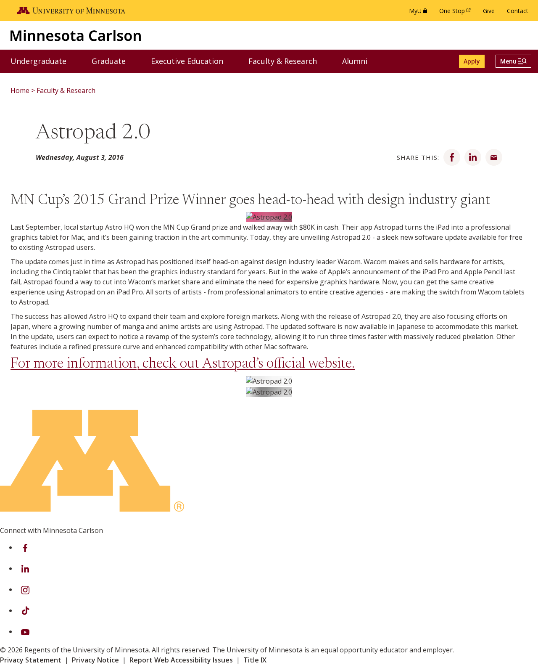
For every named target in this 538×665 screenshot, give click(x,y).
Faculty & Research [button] (287, 61)
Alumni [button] (360, 61)
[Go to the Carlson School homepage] (76, 35)
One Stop (456, 13)
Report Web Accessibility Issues (181, 660)
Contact (517, 11)
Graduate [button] (114, 61)
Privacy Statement (30, 660)
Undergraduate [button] (44, 61)
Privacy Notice (95, 660)
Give (489, 11)
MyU (419, 13)
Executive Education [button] (192, 61)
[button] (513, 61)
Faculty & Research (66, 90)
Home (20, 90)
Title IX (254, 660)
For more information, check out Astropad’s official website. (183, 364)
